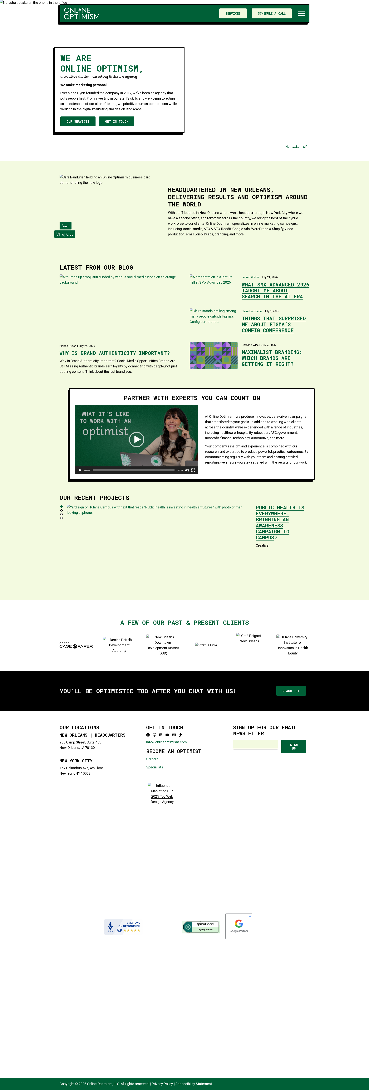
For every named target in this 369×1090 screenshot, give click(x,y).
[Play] (80, 470)
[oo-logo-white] (81, 13)
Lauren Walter (250, 277)
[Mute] (187, 470)
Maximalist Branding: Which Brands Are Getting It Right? (272, 358)
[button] (301, 13)
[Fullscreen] (193, 470)
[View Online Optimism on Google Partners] (238, 938)
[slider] (134, 470)
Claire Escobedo (252, 311)
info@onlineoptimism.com (166, 742)
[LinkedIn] (160, 735)
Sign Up (294, 746)
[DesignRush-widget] (123, 927)
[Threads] (154, 735)
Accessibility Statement (193, 1084)
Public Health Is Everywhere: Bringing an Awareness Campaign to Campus (280, 522)
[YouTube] (167, 735)
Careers (152, 759)
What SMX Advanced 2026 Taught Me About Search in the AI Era (275, 290)
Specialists (154, 767)
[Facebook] (148, 735)
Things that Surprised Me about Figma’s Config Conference (274, 324)
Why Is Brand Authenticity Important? (115, 353)
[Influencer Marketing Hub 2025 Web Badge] (162, 927)
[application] (136, 439)
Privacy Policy (162, 1084)
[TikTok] (180, 735)
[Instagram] (174, 735)
